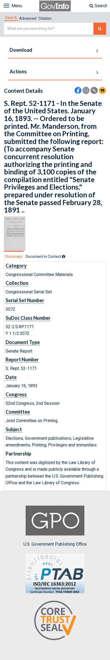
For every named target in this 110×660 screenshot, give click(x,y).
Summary (13, 256)
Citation (45, 18)
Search (100, 5)
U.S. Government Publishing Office (55, 544)
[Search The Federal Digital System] (99, 29)
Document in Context (44, 256)
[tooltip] (63, 256)
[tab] (11, 17)
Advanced (27, 18)
